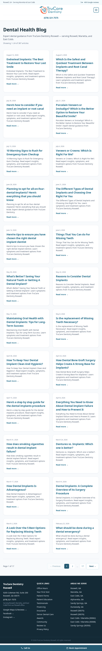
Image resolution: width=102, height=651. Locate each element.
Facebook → (8, 613)
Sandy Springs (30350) (80, 625)
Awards (40, 618)
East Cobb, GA (77, 595)
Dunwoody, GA (77, 607)
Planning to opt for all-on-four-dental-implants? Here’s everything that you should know (25, 194)
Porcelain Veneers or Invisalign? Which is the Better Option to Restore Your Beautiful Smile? (75, 110)
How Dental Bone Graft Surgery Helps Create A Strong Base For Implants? (75, 363)
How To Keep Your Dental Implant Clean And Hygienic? (25, 362)
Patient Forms (43, 595)
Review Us (41, 625)
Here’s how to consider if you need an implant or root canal (25, 106)
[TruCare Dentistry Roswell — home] (51, 10)
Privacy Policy (43, 629)
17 (83, 566)
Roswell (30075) (77, 610)
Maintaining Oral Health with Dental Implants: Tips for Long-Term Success (26, 321)
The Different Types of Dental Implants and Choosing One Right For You (74, 192)
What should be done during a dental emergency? (75, 529)
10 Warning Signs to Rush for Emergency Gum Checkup (24, 152)
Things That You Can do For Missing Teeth (73, 236)
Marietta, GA (76, 592)
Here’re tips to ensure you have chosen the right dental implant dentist (26, 238)
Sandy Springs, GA (79, 603)
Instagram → (9, 617)
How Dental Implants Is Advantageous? (21, 487)
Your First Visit (43, 592)
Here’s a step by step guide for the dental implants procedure (26, 404)
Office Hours (42, 588)
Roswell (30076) (77, 614)
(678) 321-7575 (51, 17)
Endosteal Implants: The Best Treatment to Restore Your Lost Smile (26, 63)
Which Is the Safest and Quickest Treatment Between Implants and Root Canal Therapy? (74, 64)
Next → (92, 566)
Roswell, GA (76, 588)
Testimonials (42, 603)
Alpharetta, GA (77, 599)
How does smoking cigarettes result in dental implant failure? (25, 447)
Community (42, 622)
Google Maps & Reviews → (15, 609)
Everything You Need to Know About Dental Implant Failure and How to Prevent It (74, 405)
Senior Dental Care (45, 614)
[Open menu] (96, 10)
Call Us (27, 648)
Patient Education (44, 599)
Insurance (41, 610)
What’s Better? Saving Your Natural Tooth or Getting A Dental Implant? (23, 280)
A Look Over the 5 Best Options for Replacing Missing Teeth (26, 529)
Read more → (13, 84)
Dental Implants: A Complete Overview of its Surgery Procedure (74, 489)
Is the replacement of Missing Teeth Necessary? (75, 320)
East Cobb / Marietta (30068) (83, 622)
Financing (41, 607)
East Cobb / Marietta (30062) (83, 618)
